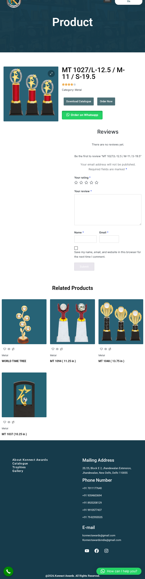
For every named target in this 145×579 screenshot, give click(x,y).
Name (79, 232)
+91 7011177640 (92, 488)
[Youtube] (86, 550)
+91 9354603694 (92, 495)
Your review (83, 191)
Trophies (19, 467)
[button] (51, 73)
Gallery (17, 471)
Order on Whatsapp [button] (84, 115)
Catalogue (20, 463)
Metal (78, 89)
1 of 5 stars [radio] (76, 182)
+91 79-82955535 (92, 517)
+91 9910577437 (92, 510)
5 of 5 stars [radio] (97, 182)
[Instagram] (106, 550)
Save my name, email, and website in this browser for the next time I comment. (107, 254)
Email (103, 232)
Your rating (82, 177)
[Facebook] (96, 550)
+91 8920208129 (92, 502)
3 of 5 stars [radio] (87, 182)
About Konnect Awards (30, 460)
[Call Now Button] (8, 571)
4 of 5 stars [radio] (92, 182)
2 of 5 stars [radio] (81, 182)
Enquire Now (24, 351)
